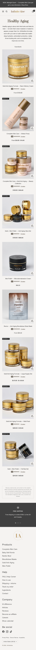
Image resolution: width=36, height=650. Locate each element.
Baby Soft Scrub (8, 552)
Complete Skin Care (9, 549)
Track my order (7, 587)
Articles (5, 607)
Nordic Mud (6, 556)
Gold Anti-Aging (8, 563)
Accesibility (22, 637)
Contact (5, 593)
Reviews (5, 611)
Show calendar (7, 621)
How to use (6, 580)
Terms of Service (14, 637)
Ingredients (6, 590)
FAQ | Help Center (9, 577)
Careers (5, 618)
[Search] (6, 11)
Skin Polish (6, 566)
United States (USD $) (9, 641)
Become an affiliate (9, 614)
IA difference (7, 604)
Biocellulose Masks (9, 559)
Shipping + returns (9, 583)
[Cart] (33, 11)
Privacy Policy (5, 637)
